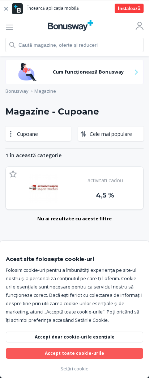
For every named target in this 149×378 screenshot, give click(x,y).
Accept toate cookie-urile (74, 353)
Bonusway (17, 91)
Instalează (129, 8)
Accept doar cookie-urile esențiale (75, 337)
